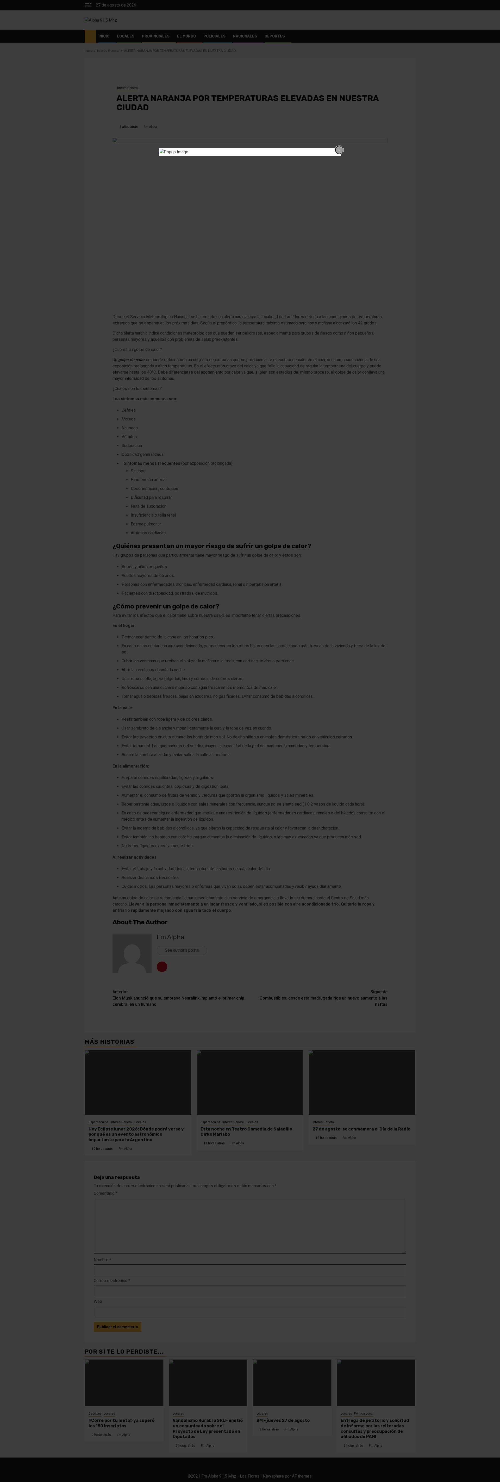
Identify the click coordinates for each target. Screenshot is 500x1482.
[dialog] (250, 152)
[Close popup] (339, 150)
